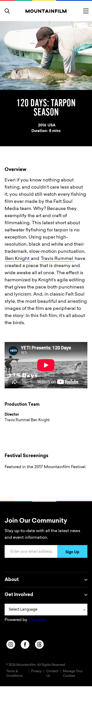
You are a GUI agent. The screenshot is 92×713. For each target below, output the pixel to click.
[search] (7, 11)
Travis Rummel (57, 259)
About (12, 580)
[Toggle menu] (86, 11)
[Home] (46, 11)
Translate (37, 620)
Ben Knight (17, 259)
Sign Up (72, 552)
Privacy (36, 671)
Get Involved (19, 595)
